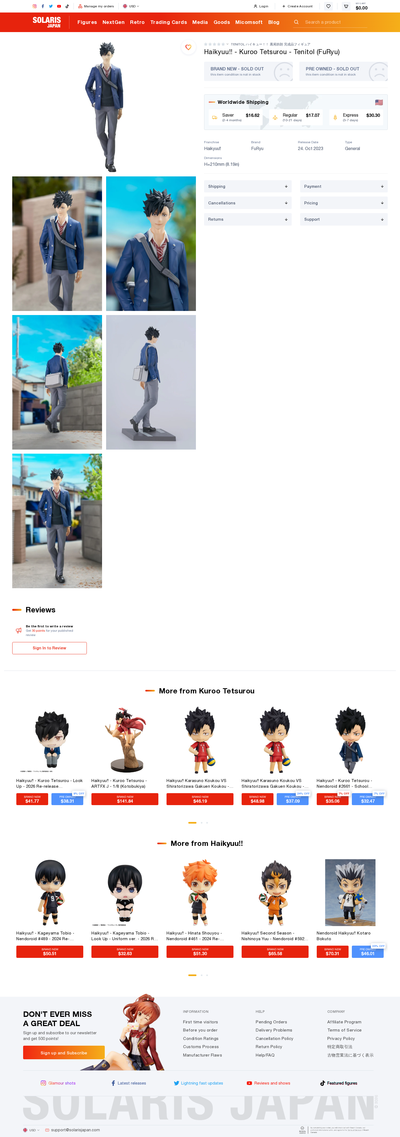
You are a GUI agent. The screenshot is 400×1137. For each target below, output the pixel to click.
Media (200, 22)
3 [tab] (209, 824)
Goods (222, 22)
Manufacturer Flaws (202, 1055)
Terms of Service (344, 1030)
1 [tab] (191, 824)
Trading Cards (168, 22)
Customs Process (201, 1046)
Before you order (200, 1030)
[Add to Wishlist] (188, 47)
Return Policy (269, 1046)
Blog (274, 22)
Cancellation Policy (275, 1038)
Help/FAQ (265, 1055)
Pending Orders (271, 1022)
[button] (214, 44)
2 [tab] (203, 824)
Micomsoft (249, 22)
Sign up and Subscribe (64, 1052)
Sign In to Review (49, 648)
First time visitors (200, 1022)
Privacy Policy (341, 1038)
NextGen (114, 22)
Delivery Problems (274, 1030)
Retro (137, 22)
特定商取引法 (340, 1046)
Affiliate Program (344, 1022)
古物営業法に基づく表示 (350, 1055)
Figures (87, 22)
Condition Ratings (201, 1038)
